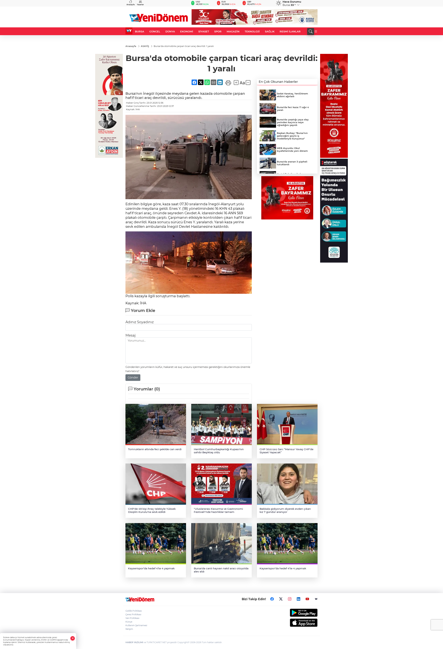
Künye (128, 621)
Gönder (133, 377)
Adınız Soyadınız (139, 322)
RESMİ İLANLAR (290, 31)
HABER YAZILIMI (134, 642)
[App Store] (295, 623)
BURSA (139, 31)
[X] (280, 598)
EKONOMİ (186, 31)
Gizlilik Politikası (133, 611)
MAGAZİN (233, 31)
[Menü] (316, 31)
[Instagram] (289, 598)
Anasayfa (130, 4)
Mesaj (130, 335)
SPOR (218, 31)
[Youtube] (307, 598)
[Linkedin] (298, 598)
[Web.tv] (316, 598)
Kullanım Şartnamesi (136, 625)
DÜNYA (170, 31)
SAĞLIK (269, 31)
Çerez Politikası (133, 614)
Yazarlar (140, 4)
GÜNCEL (154, 31)
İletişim (129, 629)
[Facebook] (272, 598)
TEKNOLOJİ (252, 31)
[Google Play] (295, 613)
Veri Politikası (132, 618)
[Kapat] (73, 638)
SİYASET (203, 31)
